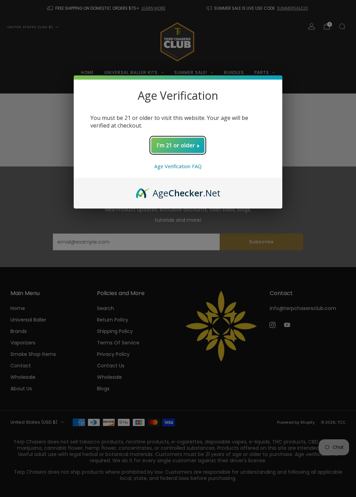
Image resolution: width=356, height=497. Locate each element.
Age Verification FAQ (178, 166)
